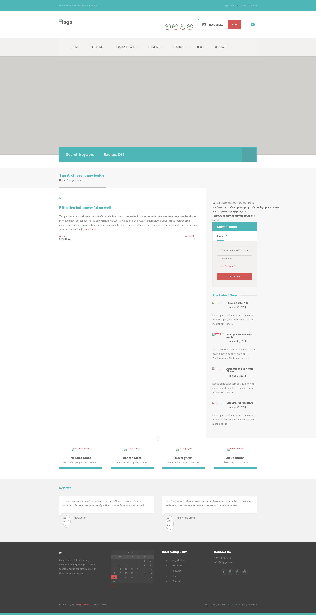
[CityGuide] (65, 22)
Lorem (243, 5)
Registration (229, 5)
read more (90, 229)
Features (179, 47)
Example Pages (126, 47)
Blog (200, 47)
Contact (221, 47)
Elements (154, 47)
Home (75, 47)
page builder (190, 236)
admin (62, 236)
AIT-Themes (83, 605)
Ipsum (253, 5)
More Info (97, 47)
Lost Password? (227, 266)
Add (234, 24)
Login (220, 236)
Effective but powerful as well (85, 208)
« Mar (114, 585)
